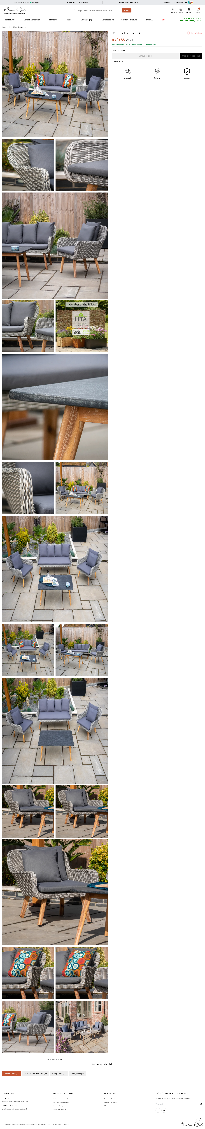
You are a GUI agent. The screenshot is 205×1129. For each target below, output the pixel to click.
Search (126, 10)
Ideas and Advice (59, 1109)
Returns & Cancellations (62, 1099)
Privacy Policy (58, 1106)
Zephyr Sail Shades (111, 1102)
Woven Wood (109, 1099)
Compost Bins (108, 19)
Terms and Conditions (61, 1102)
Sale (163, 19)
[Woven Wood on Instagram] (163, 1110)
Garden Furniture (129, 19)
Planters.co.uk (109, 1106)
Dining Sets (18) (77, 1073)
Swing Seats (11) (59, 1073)
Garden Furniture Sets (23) (35, 1073)
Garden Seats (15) (11, 1073)
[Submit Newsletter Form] (200, 1104)
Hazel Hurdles (10, 19)
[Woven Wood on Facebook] (158, 1110)
